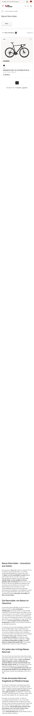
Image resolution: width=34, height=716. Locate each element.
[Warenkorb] (31, 6)
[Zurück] (2, 11)
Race (6, 23)
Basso (12, 570)
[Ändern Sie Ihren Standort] (31, 2)
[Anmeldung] (28, 6)
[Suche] (25, 6)
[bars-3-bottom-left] (3, 6)
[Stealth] (4, 66)
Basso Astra (10, 629)
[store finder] (27, 1)
